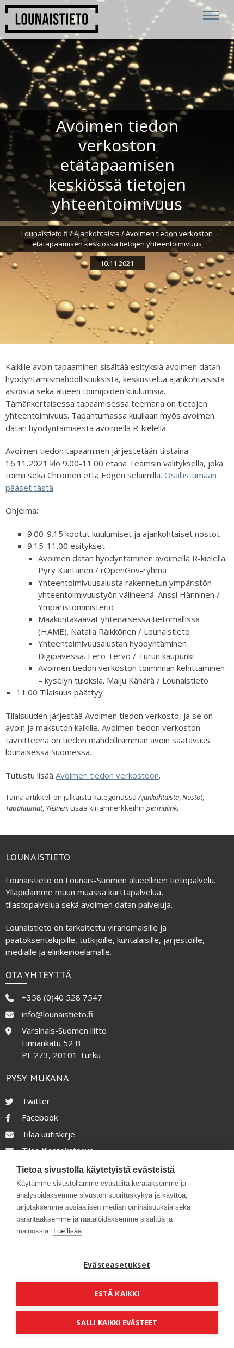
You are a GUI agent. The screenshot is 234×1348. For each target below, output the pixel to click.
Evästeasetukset (117, 1265)
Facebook (40, 1117)
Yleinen (56, 808)
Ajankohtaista (97, 233)
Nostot (192, 797)
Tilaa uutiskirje (48, 1134)
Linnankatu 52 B (51, 1042)
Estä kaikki (116, 1294)
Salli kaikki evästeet (116, 1322)
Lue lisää (67, 1231)
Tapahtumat (23, 808)
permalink (161, 808)
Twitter (36, 1101)
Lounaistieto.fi (44, 233)
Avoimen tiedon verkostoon (107, 775)
